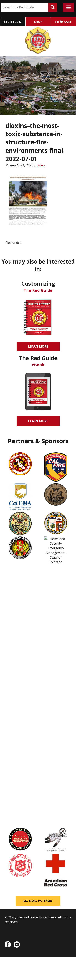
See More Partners (38, 900)
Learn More (39, 347)
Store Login (12, 21)
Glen (41, 165)
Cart (63, 21)
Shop (38, 21)
